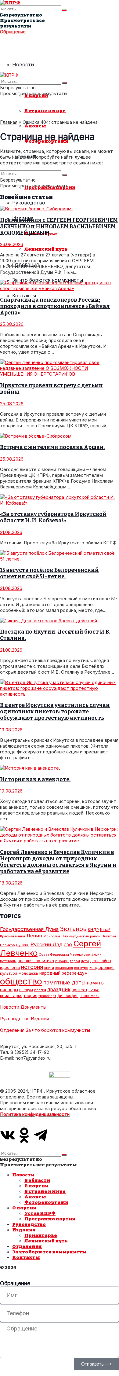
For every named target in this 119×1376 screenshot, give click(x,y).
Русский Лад (47, 944)
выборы (62, 961)
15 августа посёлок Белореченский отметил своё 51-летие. (49, 573)
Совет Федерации (54, 955)
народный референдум (63, 973)
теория (30, 995)
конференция (101, 967)
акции (96, 954)
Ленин (34, 936)
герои (75, 961)
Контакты (24, 295)
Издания (40, 1018)
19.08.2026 (11, 730)
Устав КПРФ (40, 1213)
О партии (24, 1208)
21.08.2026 (11, 532)
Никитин (109, 936)
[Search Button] (64, 10)
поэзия (40, 990)
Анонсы (35, 126)
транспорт (47, 996)
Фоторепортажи (46, 1202)
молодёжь (28, 973)
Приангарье (40, 1235)
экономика (89, 995)
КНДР (93, 929)
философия (67, 995)
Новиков (7, 945)
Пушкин (22, 945)
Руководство (28, 203)
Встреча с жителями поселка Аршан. (52, 447)
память (95, 983)
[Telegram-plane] (40, 1135)
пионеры (9, 989)
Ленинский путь (46, 249)
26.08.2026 (11, 244)
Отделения (12, 1030)
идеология (10, 967)
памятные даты (64, 982)
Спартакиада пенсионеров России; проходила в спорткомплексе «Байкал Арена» (55, 306)
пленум (26, 990)
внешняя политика (36, 960)
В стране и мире (45, 110)
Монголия (51, 936)
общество (21, 981)
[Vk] (7, 1135)
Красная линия (12, 936)
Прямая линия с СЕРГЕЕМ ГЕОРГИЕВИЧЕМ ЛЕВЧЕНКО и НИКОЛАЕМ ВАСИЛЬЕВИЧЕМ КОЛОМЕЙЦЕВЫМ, (59, 226)
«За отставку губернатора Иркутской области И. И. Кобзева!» (53, 517)
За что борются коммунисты (58, 1030)
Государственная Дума (29, 929)
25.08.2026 (11, 324)
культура (8, 973)
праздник (58, 989)
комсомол (64, 968)
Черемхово (80, 955)
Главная (8, 122)
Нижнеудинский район (80, 936)
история (32, 966)
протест (79, 989)
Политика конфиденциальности (35, 1114)
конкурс (81, 968)
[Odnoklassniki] (24, 1135)
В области (37, 1180)
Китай (105, 929)
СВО (68, 945)
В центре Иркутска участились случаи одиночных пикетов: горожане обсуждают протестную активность (55, 711)
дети (85, 961)
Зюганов (73, 929)
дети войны (100, 960)
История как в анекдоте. (35, 779)
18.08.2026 (11, 883)
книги (49, 967)
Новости (23, 64)
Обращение (13, 32)
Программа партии (49, 1219)
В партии (36, 1186)
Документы (33, 1007)
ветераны (8, 961)
